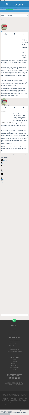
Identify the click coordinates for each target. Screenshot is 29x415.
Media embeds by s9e (19, 382)
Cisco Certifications (14, 344)
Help (14, 369)
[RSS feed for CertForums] (18, 378)
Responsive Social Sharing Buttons (11, 385)
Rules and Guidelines (14, 367)
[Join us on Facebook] (10, 378)
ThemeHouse (20, 383)
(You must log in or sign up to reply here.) (20, 154)
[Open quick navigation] (27, 15)
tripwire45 (2, 31)
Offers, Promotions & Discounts (14, 351)
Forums (9, 8)
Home (3, 8)
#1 (27, 37)
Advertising (14, 359)
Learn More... (7, 414)
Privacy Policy (14, 363)
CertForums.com (20, 385)
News (15, 8)
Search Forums (4, 11)
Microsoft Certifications (14, 340)
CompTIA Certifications (14, 342)
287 (23, 34)
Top (14, 320)
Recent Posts (11, 11)
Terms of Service (14, 365)
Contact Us (14, 361)
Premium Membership (14, 332)
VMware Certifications (14, 345)
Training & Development (14, 347)
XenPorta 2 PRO (8, 384)
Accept (1, 414)
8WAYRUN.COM (20, 384)
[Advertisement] (11, 47)
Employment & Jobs (14, 349)
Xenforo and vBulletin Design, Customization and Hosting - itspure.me (15, 395)
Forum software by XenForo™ (11, 382)
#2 (27, 111)
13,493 (5, 34)
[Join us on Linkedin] (16, 378)
